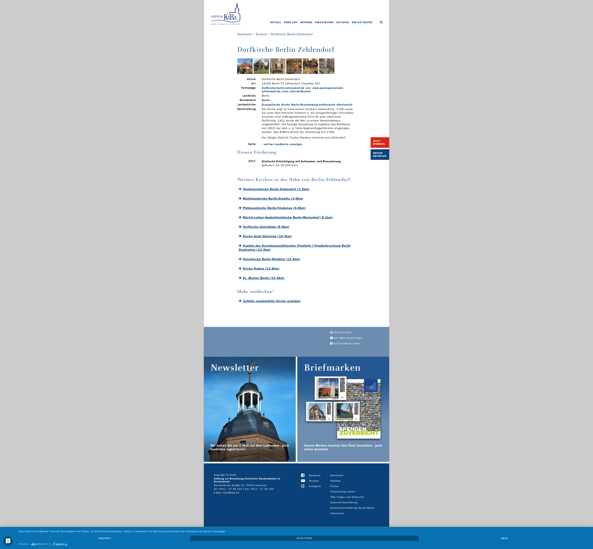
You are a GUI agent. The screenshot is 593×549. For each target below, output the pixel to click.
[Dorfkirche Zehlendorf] (245, 73)
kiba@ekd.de (231, 492)
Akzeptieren (304, 538)
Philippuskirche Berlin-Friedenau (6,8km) (274, 208)
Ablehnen (104, 538)
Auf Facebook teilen (346, 343)
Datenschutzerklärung (343, 502)
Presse (334, 486)
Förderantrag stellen (342, 491)
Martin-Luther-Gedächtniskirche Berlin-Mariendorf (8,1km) (288, 217)
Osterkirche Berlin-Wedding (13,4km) (271, 259)
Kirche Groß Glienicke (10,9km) (267, 236)
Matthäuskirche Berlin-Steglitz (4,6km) (273, 198)
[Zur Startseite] (225, 14)
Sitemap (335, 480)
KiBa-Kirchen (324, 22)
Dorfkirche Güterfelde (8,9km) (266, 227)
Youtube (314, 480)
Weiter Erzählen (380, 154)
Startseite (244, 34)
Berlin (266, 100)
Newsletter (337, 475)
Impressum (337, 513)
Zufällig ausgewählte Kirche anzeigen (272, 301)
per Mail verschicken (347, 338)
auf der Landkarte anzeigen (283, 144)
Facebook (315, 475)
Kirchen (261, 34)
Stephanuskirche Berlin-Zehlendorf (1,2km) (276, 189)
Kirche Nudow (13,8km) (261, 268)
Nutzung (342, 22)
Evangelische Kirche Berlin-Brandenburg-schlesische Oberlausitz (307, 104)
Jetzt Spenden (379, 142)
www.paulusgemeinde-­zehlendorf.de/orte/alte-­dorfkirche (303, 89)
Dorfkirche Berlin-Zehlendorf (292, 34)
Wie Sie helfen (362, 22)
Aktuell (275, 22)
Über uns (290, 22)
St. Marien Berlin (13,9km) (264, 278)
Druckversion (342, 332)
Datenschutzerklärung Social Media (352, 507)
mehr (504, 538)
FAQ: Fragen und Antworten (347, 497)
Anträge (306, 22)
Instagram (315, 486)
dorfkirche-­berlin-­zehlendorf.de (283, 88)
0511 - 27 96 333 (230, 488)
